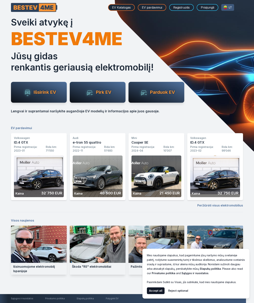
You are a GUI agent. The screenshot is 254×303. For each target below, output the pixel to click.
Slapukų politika (85, 298)
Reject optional (178, 290)
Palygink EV (112, 298)
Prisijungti (207, 7)
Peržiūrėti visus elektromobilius (220, 205)
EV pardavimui (152, 7)
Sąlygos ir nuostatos (22, 298)
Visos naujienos (22, 220)
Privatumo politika (55, 298)
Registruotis (181, 7)
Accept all (155, 290)
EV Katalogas (121, 7)
